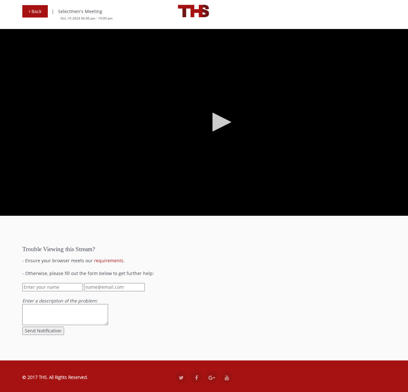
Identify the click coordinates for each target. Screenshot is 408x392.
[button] (220, 122)
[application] (220, 122)
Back (35, 11)
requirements (108, 261)
